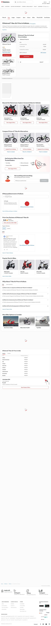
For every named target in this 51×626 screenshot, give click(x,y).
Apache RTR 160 (33, 618)
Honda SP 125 (20, 616)
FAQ (3, 284)
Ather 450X (39, 271)
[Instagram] (49, 624)
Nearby (3, 353)
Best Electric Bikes (8, 327)
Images (13, 17)
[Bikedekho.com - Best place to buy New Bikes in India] (5, 2)
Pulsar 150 (8, 619)
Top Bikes (39, 327)
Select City (47, 6)
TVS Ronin (31, 616)
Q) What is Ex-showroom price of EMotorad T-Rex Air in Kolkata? (17, 300)
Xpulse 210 (3, 618)
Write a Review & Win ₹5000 (10, 222)
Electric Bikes (8, 276)
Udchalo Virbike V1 (6, 73)
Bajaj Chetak (6, 271)
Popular (9, 353)
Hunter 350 (3, 616)
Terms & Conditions (5, 607)
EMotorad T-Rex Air (6, 44)
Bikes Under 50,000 (25, 327)
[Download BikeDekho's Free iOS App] (41, 606)
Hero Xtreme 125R (26, 618)
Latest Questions (9, 284)
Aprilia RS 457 (3, 619)
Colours (28, 17)
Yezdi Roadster (12, 618)
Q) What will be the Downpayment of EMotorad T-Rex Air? (16, 306)
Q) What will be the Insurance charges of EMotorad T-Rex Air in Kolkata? (19, 293)
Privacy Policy (4, 609)
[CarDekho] (40, 613)
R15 (24, 616)
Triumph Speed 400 (19, 618)
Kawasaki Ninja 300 (18, 619)
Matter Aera (39, 118)
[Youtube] (46, 624)
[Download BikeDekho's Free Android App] (47, 606)
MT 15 (16, 616)
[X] (43, 624)
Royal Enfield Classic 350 (10, 616)
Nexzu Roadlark (40, 144)
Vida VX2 (22, 271)
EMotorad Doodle (6, 63)
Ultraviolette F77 (7, 118)
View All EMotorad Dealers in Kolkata (9, 211)
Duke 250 (12, 619)
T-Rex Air (4, 17)
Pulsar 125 (7, 618)
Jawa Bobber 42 (24, 619)
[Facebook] (40, 624)
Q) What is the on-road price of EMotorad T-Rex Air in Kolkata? (17, 287)
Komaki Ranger (23, 118)
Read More (4, 29)
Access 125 (27, 616)
